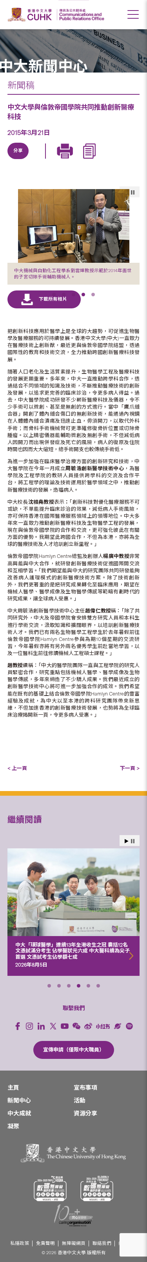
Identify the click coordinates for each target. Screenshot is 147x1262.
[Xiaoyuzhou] (118, 1026)
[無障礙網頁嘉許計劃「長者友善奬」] (96, 1188)
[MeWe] (108, 160)
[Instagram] (29, 1026)
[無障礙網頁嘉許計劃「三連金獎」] (50, 1188)
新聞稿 (20, 85)
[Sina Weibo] (72, 160)
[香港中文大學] (31, 14)
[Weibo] (88, 1026)
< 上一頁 (17, 768)
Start (127, 841)
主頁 (13, 1087)
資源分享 (85, 1113)
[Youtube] (65, 1026)
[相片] (73, 226)
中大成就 (19, 1113)
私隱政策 (19, 1243)
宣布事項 (85, 1087)
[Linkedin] (18, 160)
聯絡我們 (102, 1243)
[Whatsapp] (90, 160)
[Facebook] (18, 1026)
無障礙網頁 (73, 1243)
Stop (132, 841)
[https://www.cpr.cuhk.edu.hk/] (80, 14)
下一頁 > (130, 768)
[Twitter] (36, 160)
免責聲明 (45, 1243)
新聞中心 (19, 1100)
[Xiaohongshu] (103, 1026)
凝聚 (13, 1126)
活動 (79, 1100)
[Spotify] (129, 1026)
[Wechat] (76, 1026)
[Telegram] (54, 160)
